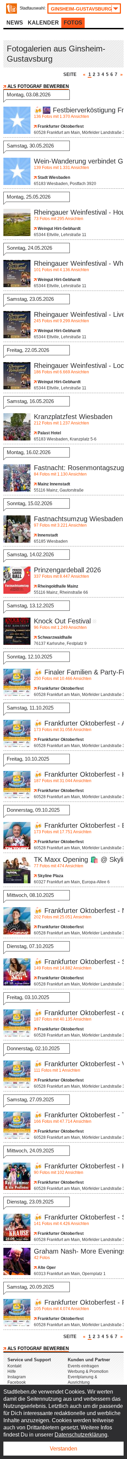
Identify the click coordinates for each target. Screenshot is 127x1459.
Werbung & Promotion (88, 1371)
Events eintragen (83, 1366)
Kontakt (14, 1366)
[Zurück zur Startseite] (11, 8)
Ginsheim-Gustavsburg (81, 9)
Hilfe (11, 1371)
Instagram (16, 1377)
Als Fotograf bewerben (38, 86)
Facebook (16, 1382)
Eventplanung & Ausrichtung (82, 1380)
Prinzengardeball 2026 (67, 570)
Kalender (43, 23)
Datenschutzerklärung (81, 1435)
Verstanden (63, 1449)
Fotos (73, 23)
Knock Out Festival (62, 621)
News (14, 23)
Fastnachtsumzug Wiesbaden (78, 519)
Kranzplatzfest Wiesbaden (73, 416)
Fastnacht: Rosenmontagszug (79, 467)
